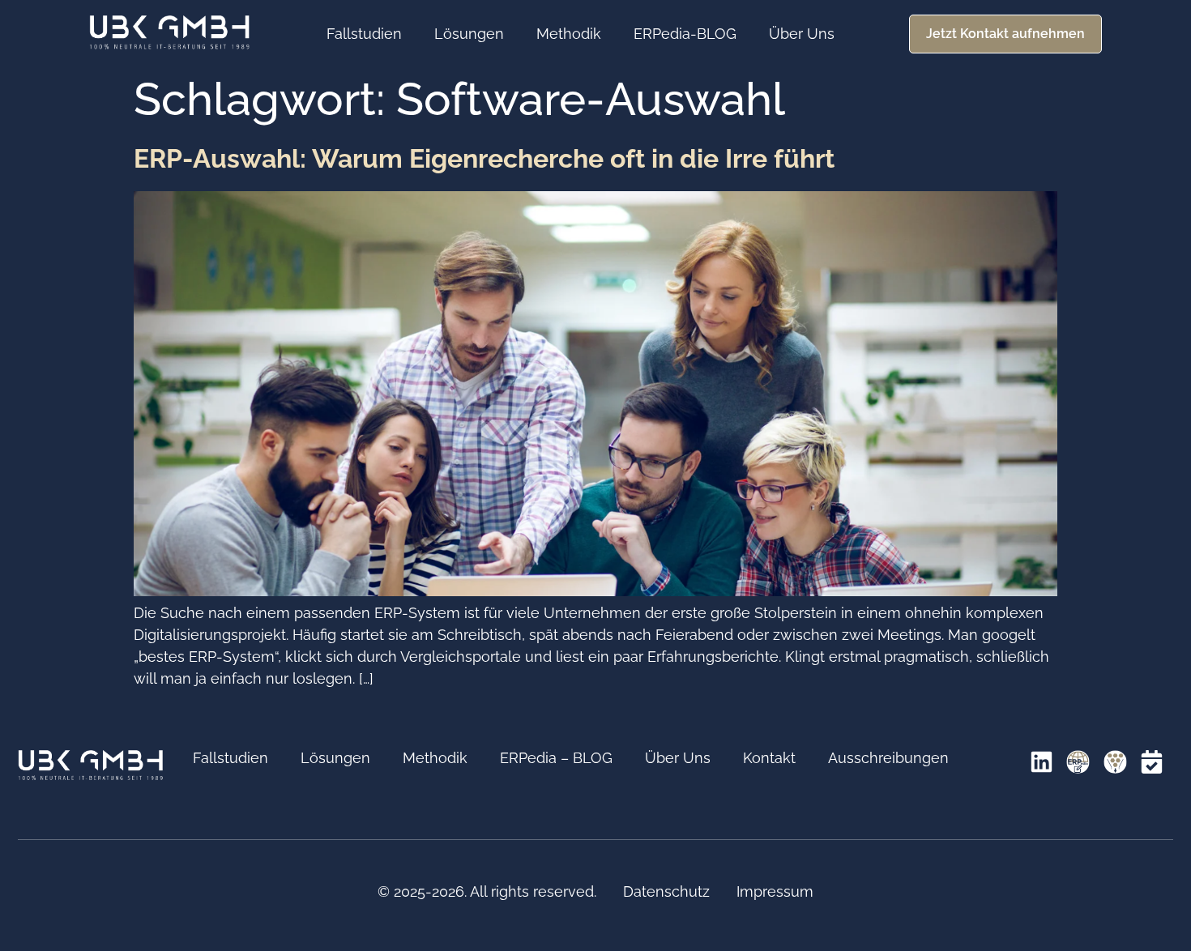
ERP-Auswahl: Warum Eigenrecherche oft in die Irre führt (484, 158)
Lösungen (469, 33)
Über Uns (802, 33)
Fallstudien (364, 33)
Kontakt (769, 757)
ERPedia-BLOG (685, 33)
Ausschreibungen (888, 757)
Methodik (568, 33)
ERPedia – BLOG (556, 757)
